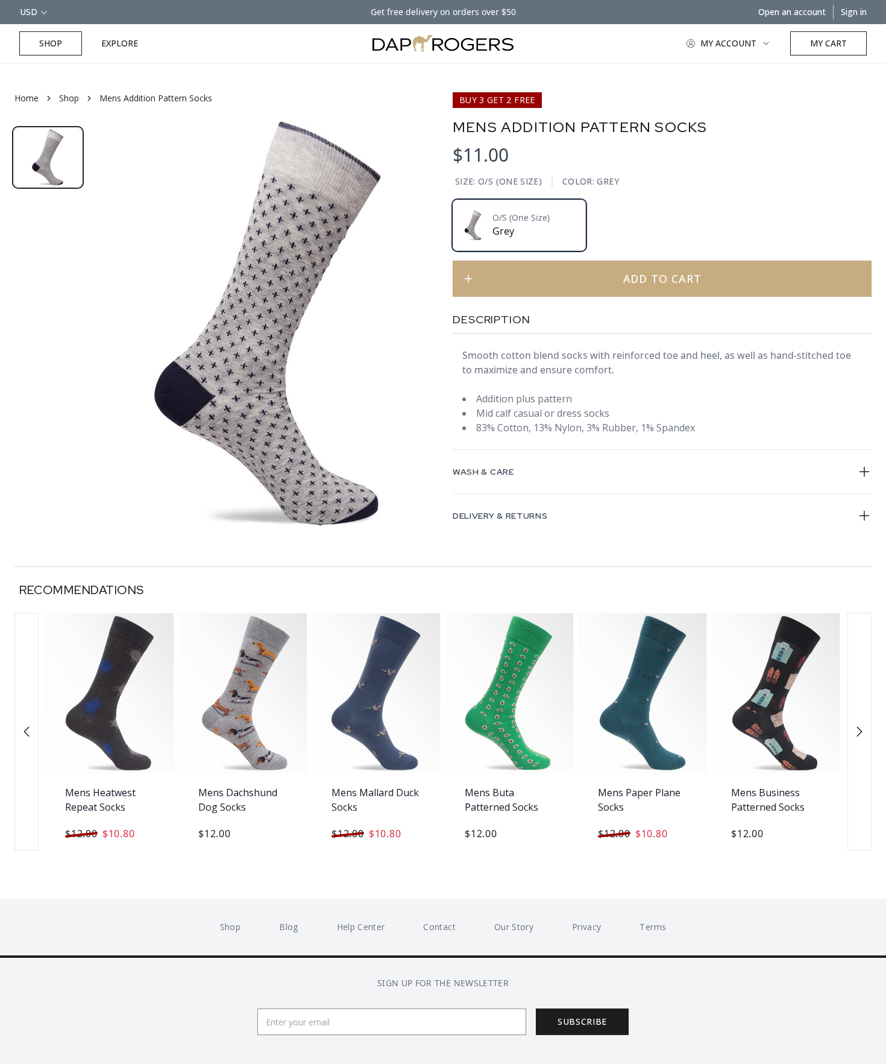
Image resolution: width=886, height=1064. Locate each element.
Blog (288, 927)
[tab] (47, 157)
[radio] (519, 225)
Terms (652, 927)
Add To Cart (662, 278)
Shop (50, 43)
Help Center (361, 927)
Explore (119, 43)
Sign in (854, 11)
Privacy (586, 927)
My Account (728, 43)
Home (26, 98)
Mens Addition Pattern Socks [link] (155, 98)
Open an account (792, 11)
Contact (439, 927)
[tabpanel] (267, 323)
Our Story (513, 927)
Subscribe (582, 1021)
